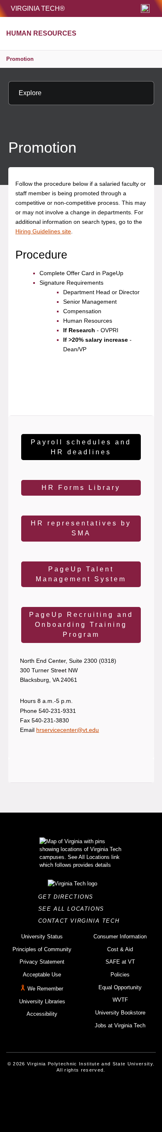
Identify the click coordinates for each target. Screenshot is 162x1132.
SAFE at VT (120, 962)
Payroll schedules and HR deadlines (81, 447)
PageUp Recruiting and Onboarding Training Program (81, 624)
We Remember (45, 989)
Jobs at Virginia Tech (120, 1025)
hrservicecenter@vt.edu (67, 730)
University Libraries (42, 1001)
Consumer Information (120, 936)
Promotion (20, 59)
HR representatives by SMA (81, 528)
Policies (120, 974)
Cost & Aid (120, 949)
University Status (42, 936)
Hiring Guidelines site (43, 231)
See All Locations (73, 909)
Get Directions (68, 897)
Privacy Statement (42, 962)
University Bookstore (120, 1013)
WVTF (120, 1000)
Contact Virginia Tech (81, 921)
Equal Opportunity (120, 987)
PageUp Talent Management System (81, 574)
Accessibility (42, 1014)
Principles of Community (41, 949)
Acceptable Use (42, 974)
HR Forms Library (81, 487)
